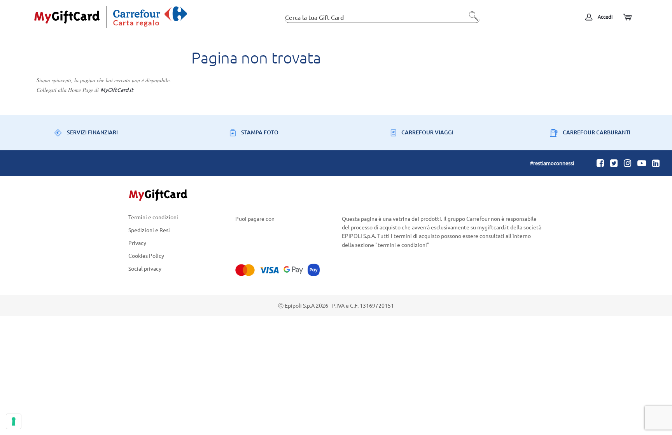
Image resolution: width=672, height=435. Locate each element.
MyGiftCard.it (116, 89)
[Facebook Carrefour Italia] (600, 163)
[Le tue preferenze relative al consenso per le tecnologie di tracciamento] (13, 421)
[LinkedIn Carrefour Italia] (656, 163)
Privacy (137, 242)
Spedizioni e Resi (149, 229)
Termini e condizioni (153, 217)
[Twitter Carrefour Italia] (614, 163)
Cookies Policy (146, 255)
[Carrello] (627, 17)
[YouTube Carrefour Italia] (641, 163)
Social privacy (144, 268)
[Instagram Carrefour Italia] (627, 163)
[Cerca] (472, 19)
